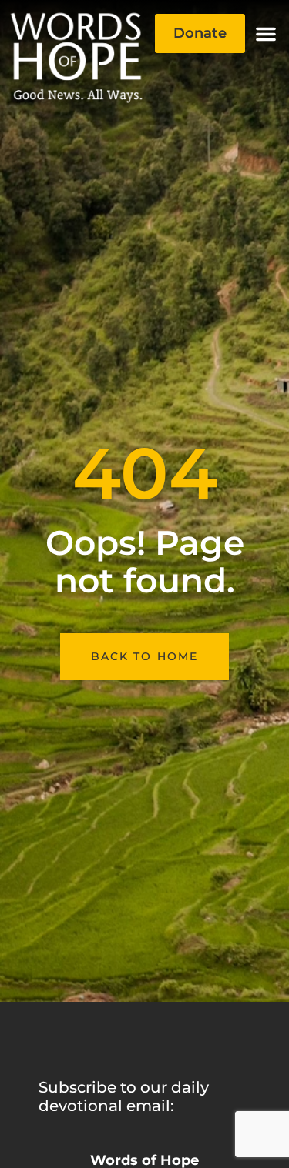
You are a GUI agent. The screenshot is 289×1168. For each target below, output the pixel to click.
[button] (266, 34)
